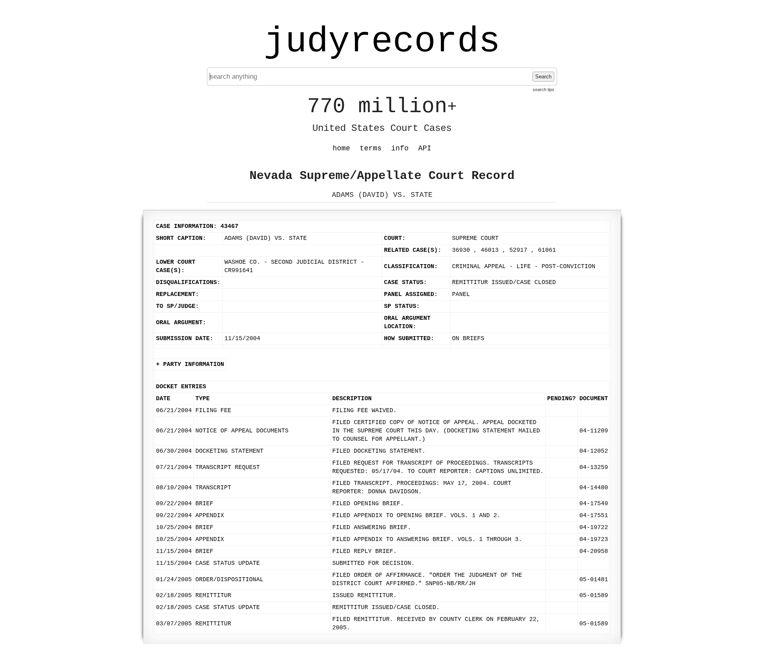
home (341, 148)
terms (371, 148)
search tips (543, 89)
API (424, 148)
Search (543, 77)
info (400, 148)
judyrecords (382, 42)
